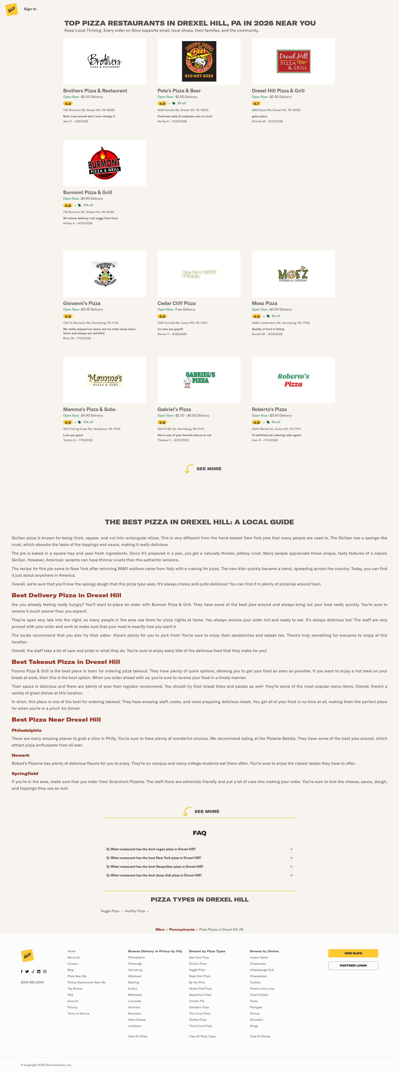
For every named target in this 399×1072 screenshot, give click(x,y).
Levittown (134, 1026)
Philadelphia (136, 957)
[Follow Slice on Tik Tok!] (33, 972)
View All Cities (137, 1036)
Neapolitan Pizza (200, 995)
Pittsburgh (135, 964)
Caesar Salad (259, 957)
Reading (133, 982)
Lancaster (134, 1001)
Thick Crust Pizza (200, 1026)
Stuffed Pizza (198, 1020)
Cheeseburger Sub (262, 970)
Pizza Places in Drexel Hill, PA (221, 929)
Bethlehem (135, 995)
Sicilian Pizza (198, 964)
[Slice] (11, 9)
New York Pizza (199, 957)
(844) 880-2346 (32, 982)
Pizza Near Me (77, 976)
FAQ (70, 995)
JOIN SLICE (353, 953)
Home (71, 951)
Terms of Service (78, 1013)
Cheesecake (258, 964)
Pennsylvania (182, 929)
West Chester (137, 1020)
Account (73, 1001)
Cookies (255, 982)
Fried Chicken (259, 995)
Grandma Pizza (199, 1007)
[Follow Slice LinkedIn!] (39, 972)
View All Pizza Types (202, 1036)
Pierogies (256, 1007)
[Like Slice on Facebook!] (22, 972)
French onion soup (262, 988)
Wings (254, 1026)
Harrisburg (135, 970)
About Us (74, 957)
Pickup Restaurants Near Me (86, 982)
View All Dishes (260, 1036)
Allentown (134, 976)
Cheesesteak (258, 976)
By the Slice (197, 982)
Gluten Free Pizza (200, 988)
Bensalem (134, 1013)
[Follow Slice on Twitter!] (27, 972)
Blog (70, 970)
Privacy (72, 1007)
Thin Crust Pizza (200, 1013)
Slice (160, 929)
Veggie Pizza (197, 970)
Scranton (134, 1007)
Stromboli (256, 1020)
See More (209, 468)
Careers (73, 964)
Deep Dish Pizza (199, 976)
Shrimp (255, 1013)
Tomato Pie (196, 1001)
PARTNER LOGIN (353, 965)
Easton (133, 988)
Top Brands (75, 988)
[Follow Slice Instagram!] (45, 972)
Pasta (254, 1001)
